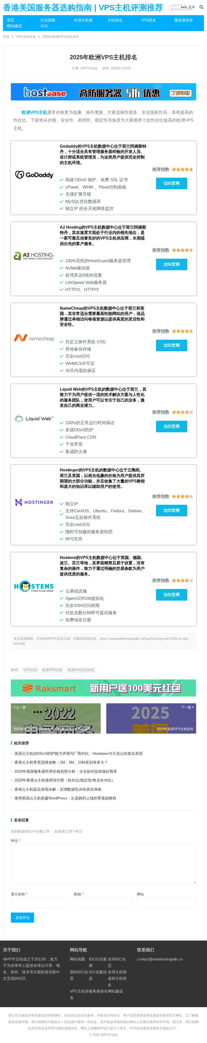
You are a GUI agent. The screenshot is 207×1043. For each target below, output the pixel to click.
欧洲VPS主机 (52, 670)
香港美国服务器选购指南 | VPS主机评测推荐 (83, 7)
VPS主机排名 (26, 37)
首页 (10, 20)
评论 (15, 841)
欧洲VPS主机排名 (81, 670)
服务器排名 (183, 20)
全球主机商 (83, 20)
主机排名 (114, 20)
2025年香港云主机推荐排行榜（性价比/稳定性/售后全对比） (64, 780)
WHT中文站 (90, 68)
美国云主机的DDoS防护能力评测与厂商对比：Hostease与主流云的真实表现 (78, 753)
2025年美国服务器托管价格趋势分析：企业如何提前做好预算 (65, 771)
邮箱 (78, 894)
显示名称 (19, 894)
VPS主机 (30, 670)
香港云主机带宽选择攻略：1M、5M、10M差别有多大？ (61, 762)
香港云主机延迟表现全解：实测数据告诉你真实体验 (57, 789)
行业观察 (48, 20)
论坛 (44, 26)
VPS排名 (148, 20)
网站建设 (14, 26)
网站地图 (77, 959)
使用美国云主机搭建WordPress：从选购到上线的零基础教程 (65, 798)
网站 (140, 894)
